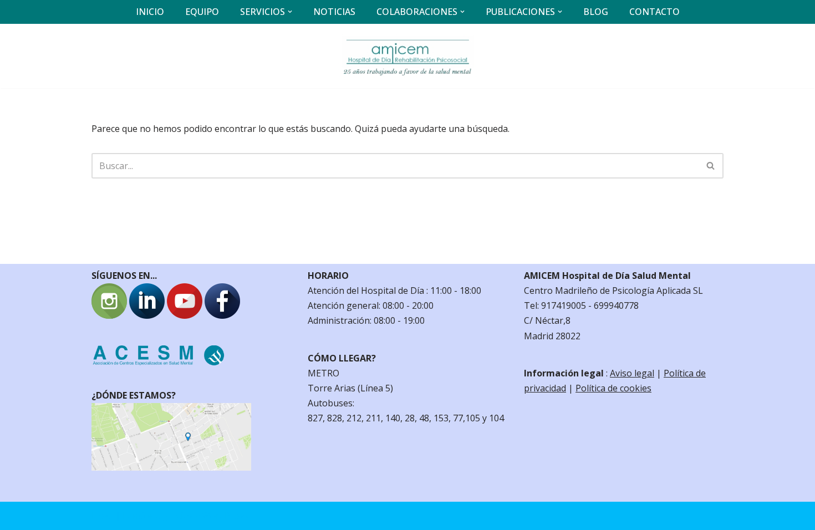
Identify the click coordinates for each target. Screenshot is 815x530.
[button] (290, 11)
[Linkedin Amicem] (147, 315)
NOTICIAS (334, 12)
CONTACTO (654, 12)
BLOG (595, 12)
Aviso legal (632, 373)
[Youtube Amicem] (184, 315)
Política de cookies (613, 388)
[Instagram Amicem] (109, 315)
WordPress (225, 515)
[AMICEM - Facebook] (222, 315)
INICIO (150, 12)
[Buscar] (711, 166)
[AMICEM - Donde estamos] (171, 467)
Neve (102, 515)
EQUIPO (202, 12)
